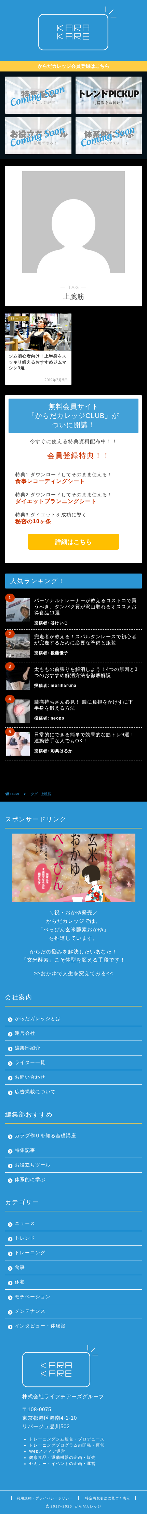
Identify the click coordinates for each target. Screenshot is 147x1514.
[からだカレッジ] (73, 53)
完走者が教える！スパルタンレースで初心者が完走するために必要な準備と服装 (85, 639)
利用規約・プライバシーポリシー (45, 1498)
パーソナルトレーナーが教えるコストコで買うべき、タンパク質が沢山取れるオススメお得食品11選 (85, 606)
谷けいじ (59, 623)
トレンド (25, 1238)
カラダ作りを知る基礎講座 (45, 1135)
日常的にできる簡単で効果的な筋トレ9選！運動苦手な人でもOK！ (84, 737)
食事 (20, 1267)
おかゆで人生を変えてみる (73, 973)
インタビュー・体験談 (40, 1325)
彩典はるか (62, 750)
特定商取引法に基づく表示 (107, 1498)
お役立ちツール (33, 1164)
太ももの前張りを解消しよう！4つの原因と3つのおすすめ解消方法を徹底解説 (86, 672)
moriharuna (64, 685)
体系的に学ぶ (30, 1179)
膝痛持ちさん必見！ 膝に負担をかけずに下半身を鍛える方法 (83, 705)
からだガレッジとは (38, 1018)
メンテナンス (30, 1311)
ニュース (25, 1223)
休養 (20, 1282)
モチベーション (33, 1296)
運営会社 (25, 1033)
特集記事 (25, 1150)
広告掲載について (35, 1091)
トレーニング (30, 1252)
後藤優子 (59, 652)
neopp (57, 718)
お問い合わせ (30, 1077)
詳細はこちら (73, 541)
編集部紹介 (27, 1047)
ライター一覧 (30, 1062)
